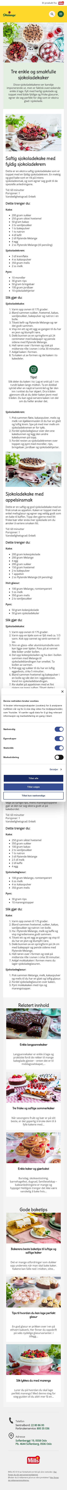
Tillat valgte (33, 787)
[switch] (59, 738)
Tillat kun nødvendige (33, 795)
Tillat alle (33, 778)
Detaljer (54, 769)
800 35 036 (43, 1428)
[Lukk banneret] (62, 691)
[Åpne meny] (61, 14)
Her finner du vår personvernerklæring (32, 1473)
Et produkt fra (49, 3)
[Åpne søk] (52, 14)
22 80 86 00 (37, 1425)
